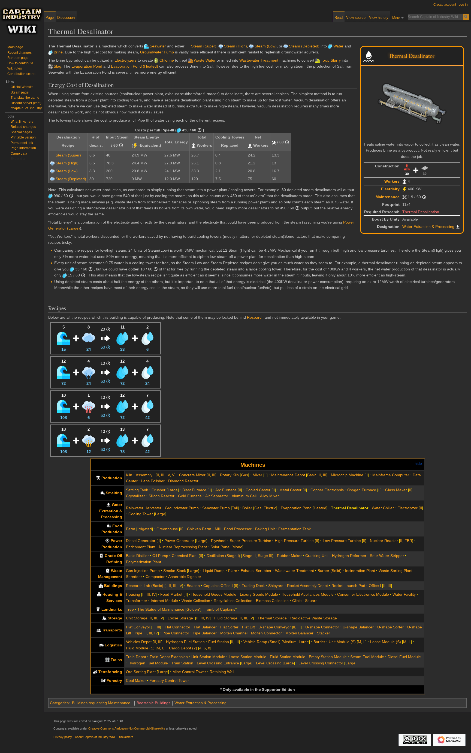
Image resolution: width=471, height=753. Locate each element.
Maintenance (388, 197)
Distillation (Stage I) (223, 555)
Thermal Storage (272, 618)
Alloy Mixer (269, 496)
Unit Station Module (208, 657)
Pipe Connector (175, 633)
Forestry (114, 680)
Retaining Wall (222, 672)
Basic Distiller (137, 555)
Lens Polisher (153, 481)
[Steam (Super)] (88, 406)
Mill (218, 529)
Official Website (22, 87)
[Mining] (95, 672)
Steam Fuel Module (367, 657)
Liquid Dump (214, 570)
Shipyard (275, 585)
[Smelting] (102, 493)
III (162, 475)
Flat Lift (248, 627)
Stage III (265, 555)
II (158, 475)
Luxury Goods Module (259, 594)
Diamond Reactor (183, 481)
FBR (408, 540)
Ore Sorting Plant (141, 672)
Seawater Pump (216, 508)
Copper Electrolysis (327, 490)
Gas (244, 475)
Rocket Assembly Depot (307, 585)
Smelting (114, 493)
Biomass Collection (272, 600)
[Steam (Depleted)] (88, 338)
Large (173, 490)
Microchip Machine (347, 475)
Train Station (182, 663)
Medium (290, 642)
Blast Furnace (194, 490)
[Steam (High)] (88, 440)
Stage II (249, 555)
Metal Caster (290, 490)
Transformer (136, 600)
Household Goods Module (213, 594)
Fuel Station (218, 642)
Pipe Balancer (205, 633)
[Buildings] (101, 585)
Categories (59, 703)
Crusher (158, 490)
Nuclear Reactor (384, 540)
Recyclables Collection (233, 600)
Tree (130, 609)
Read (338, 18)
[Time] (424, 197)
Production (111, 478)
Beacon (193, 585)
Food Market (171, 594)
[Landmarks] (98, 609)
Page (50, 18)
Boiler (247, 508)
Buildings (113, 585)
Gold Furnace (190, 496)
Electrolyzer (407, 508)
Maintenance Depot (288, 475)
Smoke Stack (174, 570)
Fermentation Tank (294, 529)
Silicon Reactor (161, 496)
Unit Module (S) (342, 642)
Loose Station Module (247, 657)
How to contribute (20, 63)
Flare (232, 570)
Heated (320, 508)
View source (356, 18)
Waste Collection (196, 600)
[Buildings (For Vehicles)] (101, 645)
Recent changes (19, 53)
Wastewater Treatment (258, 60)
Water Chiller (383, 508)
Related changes (23, 127)
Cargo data (19, 153)
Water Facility (404, 594)
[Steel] (424, 167)
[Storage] (104, 618)
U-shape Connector (322, 627)
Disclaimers (125, 737)
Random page (18, 58)
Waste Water (205, 60)
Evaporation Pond (86, 66)
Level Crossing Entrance (218, 663)
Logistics (113, 645)
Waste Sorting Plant (395, 570)
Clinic (296, 600)
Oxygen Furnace (361, 490)
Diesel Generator (140, 540)
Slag (57, 66)
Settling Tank (137, 490)
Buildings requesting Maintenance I (102, 703)
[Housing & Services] (99, 594)
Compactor (155, 576)
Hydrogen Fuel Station (185, 642)
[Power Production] (107, 540)
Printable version (23, 137)
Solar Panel (220, 547)
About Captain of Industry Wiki (95, 737)
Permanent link (22, 143)
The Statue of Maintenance (160, 609)
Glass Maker (396, 490)
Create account (444, 5)
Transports (112, 630)
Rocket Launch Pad (348, 585)
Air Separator (216, 496)
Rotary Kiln (229, 475)
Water (338, 46)
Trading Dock (253, 585)
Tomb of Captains (220, 609)
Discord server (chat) (26, 103)
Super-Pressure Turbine (250, 540)
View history (378, 18)
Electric (270, 508)
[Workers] (404, 181)
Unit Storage (136, 618)
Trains (116, 660)
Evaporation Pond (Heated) (134, 66)
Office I (375, 585)
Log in (463, 5)
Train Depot (136, 657)
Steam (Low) (266, 46)
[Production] (98, 478)
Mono (237, 547)
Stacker (323, 633)
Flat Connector (177, 627)
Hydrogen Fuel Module (148, 663)
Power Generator (179, 540)
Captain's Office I (218, 585)
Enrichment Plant (140, 547)
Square (311, 600)
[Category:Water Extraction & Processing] (368, 55)
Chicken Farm (199, 529)
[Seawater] (63, 338)
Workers (392, 181)
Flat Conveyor (138, 627)
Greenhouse (167, 529)
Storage (115, 618)
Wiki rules (14, 68)
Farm (130, 529)
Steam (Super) (203, 46)
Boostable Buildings (153, 703)
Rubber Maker (289, 555)
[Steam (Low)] (88, 372)
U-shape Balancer (358, 627)
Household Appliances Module (308, 594)
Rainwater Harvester (143, 508)
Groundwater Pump (157, 52)
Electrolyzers (125, 60)
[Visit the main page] (22, 22)
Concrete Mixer (192, 475)
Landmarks (111, 609)
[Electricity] (404, 189)
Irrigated (144, 529)
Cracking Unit (316, 555)
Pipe (138, 633)
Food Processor (238, 529)
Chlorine (166, 60)
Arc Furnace (226, 490)
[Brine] (147, 338)
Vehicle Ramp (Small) (261, 642)
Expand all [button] (18, 159)
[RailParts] (107, 660)
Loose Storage (181, 618)
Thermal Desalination (420, 212)
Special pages (21, 132)
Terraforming (110, 672)
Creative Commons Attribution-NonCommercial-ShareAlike (126, 728)
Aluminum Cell (244, 496)
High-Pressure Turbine (294, 540)
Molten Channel (233, 633)
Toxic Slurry (331, 60)
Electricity (390, 189)
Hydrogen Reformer (349, 555)
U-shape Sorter (390, 627)
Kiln (129, 475)
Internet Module (164, 600)
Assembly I (145, 475)
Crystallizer (135, 496)
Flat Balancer (205, 627)
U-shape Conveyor (274, 627)
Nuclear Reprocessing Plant (183, 547)
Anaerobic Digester (184, 576)
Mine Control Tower (189, 672)
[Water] (122, 338)
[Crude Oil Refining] (101, 555)
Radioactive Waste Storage (313, 618)
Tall (235, 508)
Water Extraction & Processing (428, 226)
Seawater (158, 46)
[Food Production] (109, 526)
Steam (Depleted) (304, 46)
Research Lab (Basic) (144, 585)
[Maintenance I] (404, 197)
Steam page (20, 92)
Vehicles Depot (139, 642)
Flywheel (218, 540)
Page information (23, 148)
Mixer (257, 475)
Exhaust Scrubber (256, 570)
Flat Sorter (229, 627)
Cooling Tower (140, 514)
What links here (22, 122)
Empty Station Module (328, 657)
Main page (15, 47)
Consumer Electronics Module (363, 594)
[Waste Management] (107, 570)
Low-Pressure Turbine (342, 540)
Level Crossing (269, 663)
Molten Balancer (299, 633)
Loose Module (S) (385, 642)
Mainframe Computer (390, 475)
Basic (311, 475)
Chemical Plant (185, 555)
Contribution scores (21, 74)
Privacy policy (62, 737)
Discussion (66, 18)
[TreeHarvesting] (103, 680)
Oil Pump (160, 555)
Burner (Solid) (330, 570)
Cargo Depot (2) (183, 648)
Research (255, 317)
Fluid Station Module (287, 657)
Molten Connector (266, 633)
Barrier (319, 642)
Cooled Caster (258, 490)
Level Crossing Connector (320, 663)
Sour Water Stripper (387, 555)
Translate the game (25, 98)
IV (168, 475)
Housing (133, 594)
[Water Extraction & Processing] (108, 504)
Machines (252, 465)
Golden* (193, 609)
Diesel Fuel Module (404, 657)
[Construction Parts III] (407, 167)
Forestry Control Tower (169, 680)
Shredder (134, 576)
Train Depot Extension (169, 657)
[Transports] (98, 630)
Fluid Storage (225, 618)
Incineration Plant (360, 570)
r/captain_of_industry (26, 108)
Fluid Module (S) (140, 648)
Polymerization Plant (143, 562)
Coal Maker (136, 680)
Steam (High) (235, 46)
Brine (58, 52)
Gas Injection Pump (143, 570)
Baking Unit (265, 529)
